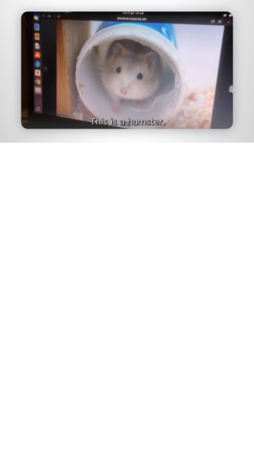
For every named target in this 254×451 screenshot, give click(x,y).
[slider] (127, 113)
